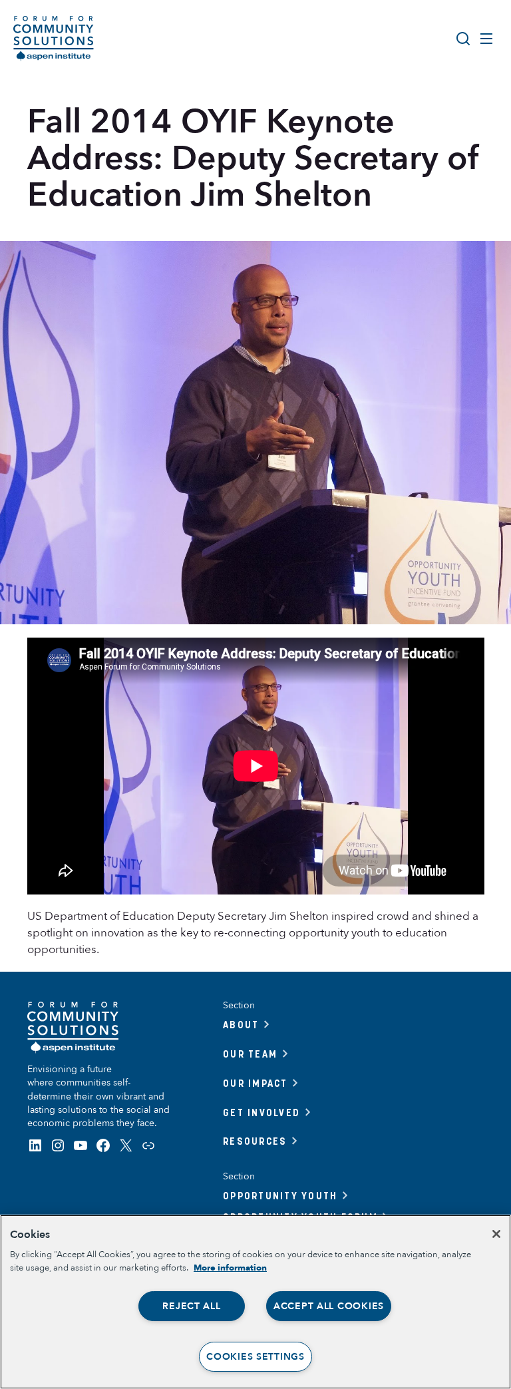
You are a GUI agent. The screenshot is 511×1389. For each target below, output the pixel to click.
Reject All (191, 1306)
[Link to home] (53, 38)
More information (230, 1268)
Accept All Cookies (328, 1306)
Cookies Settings (255, 1356)
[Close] (496, 1234)
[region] (255, 1302)
